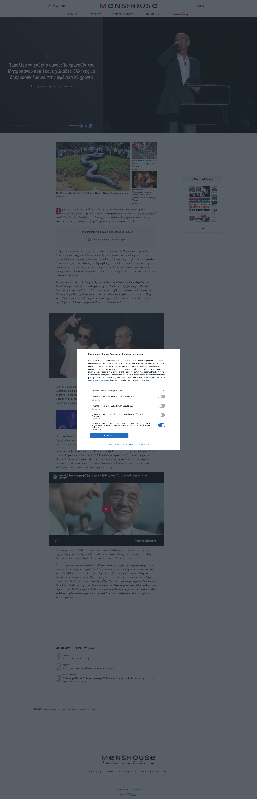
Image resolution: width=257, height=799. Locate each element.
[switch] (161, 396)
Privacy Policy (143, 445)
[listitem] (128, 390)
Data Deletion (113, 445)
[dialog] (128, 399)
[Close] (174, 354)
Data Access (128, 445)
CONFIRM (109, 435)
